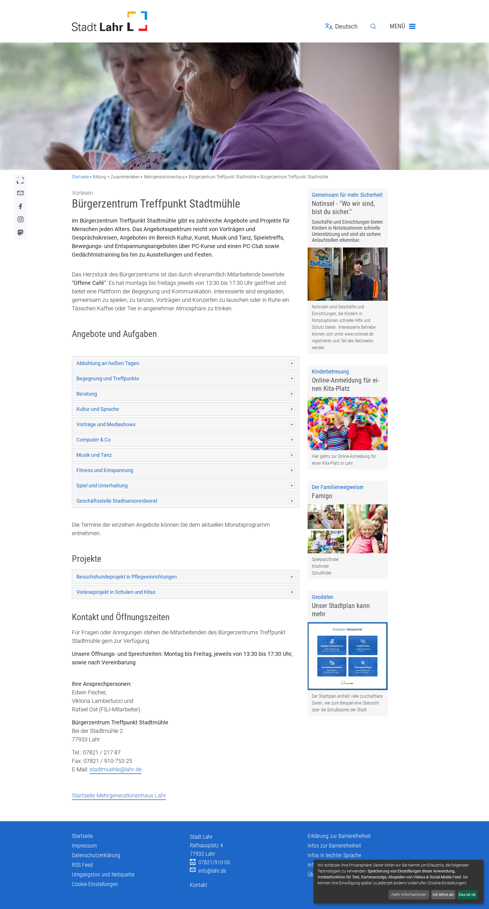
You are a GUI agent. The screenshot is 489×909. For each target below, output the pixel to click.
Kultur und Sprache (97, 409)
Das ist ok (467, 894)
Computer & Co (93, 440)
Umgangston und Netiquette (103, 874)
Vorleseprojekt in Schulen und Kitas (115, 592)
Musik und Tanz (94, 455)
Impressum (84, 845)
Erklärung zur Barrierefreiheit (339, 836)
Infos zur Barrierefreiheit (334, 845)
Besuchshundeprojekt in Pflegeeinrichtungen (126, 577)
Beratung (86, 394)
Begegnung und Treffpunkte (107, 378)
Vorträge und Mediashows (106, 424)
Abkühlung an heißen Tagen (107, 363)
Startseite (80, 177)
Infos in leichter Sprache (334, 855)
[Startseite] (126, 21)
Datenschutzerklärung (96, 855)
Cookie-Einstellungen (95, 884)
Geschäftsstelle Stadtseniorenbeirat (116, 501)
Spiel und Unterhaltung (102, 485)
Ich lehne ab (443, 894)
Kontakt (198, 885)
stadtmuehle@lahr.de (115, 769)
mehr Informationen (408, 894)
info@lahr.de (212, 870)
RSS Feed (82, 864)
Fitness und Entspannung (104, 470)
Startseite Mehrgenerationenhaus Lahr (119, 795)
